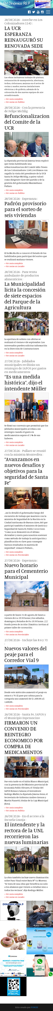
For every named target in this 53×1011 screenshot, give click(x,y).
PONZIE (34, 1007)
